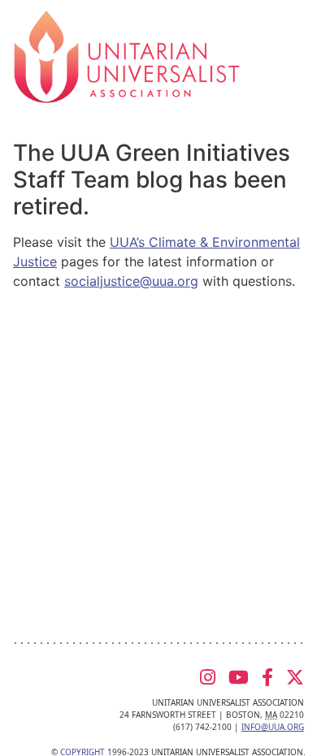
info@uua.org (272, 726)
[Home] (127, 55)
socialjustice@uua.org (131, 281)
